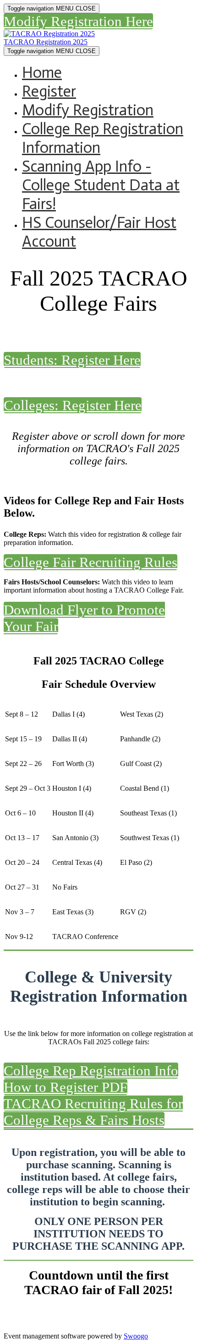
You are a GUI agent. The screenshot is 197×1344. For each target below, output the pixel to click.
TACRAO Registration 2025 (46, 42)
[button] (78, 21)
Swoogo (136, 1336)
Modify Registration (87, 110)
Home (42, 72)
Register (49, 91)
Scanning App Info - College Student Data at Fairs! (101, 185)
